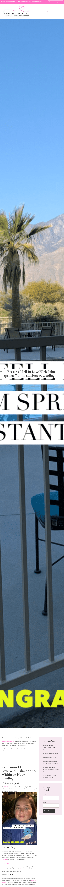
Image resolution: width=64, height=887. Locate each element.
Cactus (5, 862)
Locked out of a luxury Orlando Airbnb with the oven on (51, 769)
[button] (47, 11)
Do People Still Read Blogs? (50, 753)
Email (44, 795)
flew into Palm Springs (8, 741)
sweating (4, 859)
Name (44, 802)
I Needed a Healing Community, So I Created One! (49, 748)
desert (22, 869)
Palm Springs (7, 787)
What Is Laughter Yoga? (49, 757)
